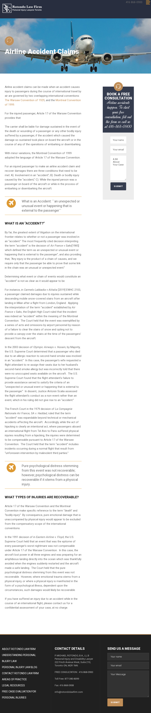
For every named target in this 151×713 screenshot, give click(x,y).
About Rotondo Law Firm (19, 649)
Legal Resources (13, 685)
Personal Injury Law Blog (19, 667)
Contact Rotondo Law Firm (20, 673)
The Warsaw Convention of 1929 (25, 100)
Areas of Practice (14, 679)
